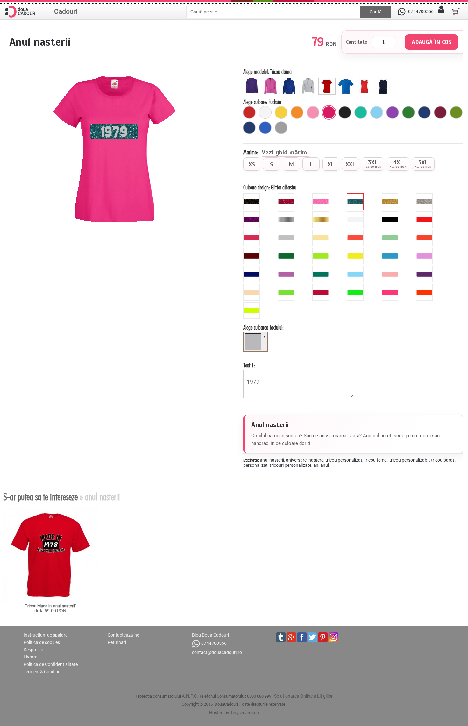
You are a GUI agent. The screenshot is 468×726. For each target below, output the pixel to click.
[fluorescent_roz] (391, 286)
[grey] (287, 232)
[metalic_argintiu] (287, 214)
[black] (391, 214)
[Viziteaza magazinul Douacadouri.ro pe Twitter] (312, 637)
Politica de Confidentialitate (51, 664)
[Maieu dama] (365, 80)
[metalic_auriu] (321, 214)
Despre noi (34, 649)
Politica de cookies (42, 642)
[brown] (252, 250)
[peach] (391, 268)
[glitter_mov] (252, 214)
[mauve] (425, 250)
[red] (425, 214)
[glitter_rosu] (287, 195)
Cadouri (65, 11)
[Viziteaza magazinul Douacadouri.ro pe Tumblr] (281, 637)
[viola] (425, 268)
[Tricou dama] (327, 80)
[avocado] (456, 112)
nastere (315, 460)
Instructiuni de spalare (45, 634)
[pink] (252, 232)
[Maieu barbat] (384, 80)
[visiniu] (440, 112)
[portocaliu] (297, 112)
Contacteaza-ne (123, 634)
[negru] (345, 112)
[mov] (392, 112)
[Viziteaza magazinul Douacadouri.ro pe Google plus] (291, 637)
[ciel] (377, 112)
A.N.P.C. (190, 696)
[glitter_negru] (252, 195)
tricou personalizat (343, 460)
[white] (356, 214)
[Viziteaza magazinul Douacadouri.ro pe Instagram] (333, 637)
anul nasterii (272, 460)
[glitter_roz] (321, 195)
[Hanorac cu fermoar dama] (271, 80)
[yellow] (356, 250)
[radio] (251, 164)
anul (324, 465)
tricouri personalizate (290, 465)
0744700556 (214, 643)
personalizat (255, 465)
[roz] (313, 112)
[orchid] (287, 268)
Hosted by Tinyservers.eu (234, 712)
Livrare (30, 656)
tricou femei (375, 460)
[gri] (281, 128)
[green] (321, 250)
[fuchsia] (329, 112)
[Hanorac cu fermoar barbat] (309, 80)
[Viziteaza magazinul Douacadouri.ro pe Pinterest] (323, 637)
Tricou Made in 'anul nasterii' (50, 605)
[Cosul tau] (456, 11)
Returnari (117, 642)
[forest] (287, 250)
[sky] (356, 268)
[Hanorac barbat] (290, 80)
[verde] (408, 112)
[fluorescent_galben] (252, 304)
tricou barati (443, 460)
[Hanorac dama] (252, 80)
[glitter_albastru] (356, 195)
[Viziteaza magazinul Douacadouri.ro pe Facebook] (302, 637)
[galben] (281, 112)
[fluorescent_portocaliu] (425, 286)
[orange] (425, 232)
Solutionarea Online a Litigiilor (303, 696)
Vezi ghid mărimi (285, 152)
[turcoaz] (361, 112)
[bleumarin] (249, 128)
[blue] (391, 250)
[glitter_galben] (391, 195)
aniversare (296, 460)
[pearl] (252, 286)
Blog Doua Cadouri (210, 634)
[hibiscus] (356, 232)
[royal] (265, 128)
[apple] (287, 286)
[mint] (391, 232)
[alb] (265, 112)
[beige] (321, 232)
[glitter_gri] (425, 195)
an (315, 465)
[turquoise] (321, 268)
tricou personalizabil (409, 460)
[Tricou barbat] (346, 80)
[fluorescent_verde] (356, 286)
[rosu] (249, 112)
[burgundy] (321, 286)
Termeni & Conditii (41, 671)
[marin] (424, 112)
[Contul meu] (441, 11)
